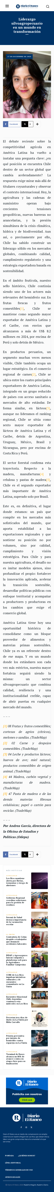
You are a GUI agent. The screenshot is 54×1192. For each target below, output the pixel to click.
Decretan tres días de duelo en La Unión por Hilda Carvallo (17, 1019)
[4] (42, 474)
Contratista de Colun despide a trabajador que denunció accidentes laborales (16, 940)
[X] (31, 1127)
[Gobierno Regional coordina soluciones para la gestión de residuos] (39, 900)
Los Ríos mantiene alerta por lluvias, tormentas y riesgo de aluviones (17, 882)
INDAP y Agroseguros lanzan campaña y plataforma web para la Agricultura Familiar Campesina (16, 960)
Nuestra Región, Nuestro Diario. (36, 1185)
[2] (34, 374)
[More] (37, 124)
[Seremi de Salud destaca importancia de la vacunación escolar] (39, 920)
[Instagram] (26, 1127)
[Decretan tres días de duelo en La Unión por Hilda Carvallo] (39, 1018)
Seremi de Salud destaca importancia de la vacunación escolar (16, 921)
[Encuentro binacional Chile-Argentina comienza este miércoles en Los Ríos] (39, 999)
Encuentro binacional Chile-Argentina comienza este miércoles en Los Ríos (17, 1000)
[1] (22, 308)
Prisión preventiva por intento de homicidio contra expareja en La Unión (16, 1039)
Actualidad (11, 875)
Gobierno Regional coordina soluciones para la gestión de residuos (16, 901)
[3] (48, 408)
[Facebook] (21, 1127)
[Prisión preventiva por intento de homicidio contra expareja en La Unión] (39, 1038)
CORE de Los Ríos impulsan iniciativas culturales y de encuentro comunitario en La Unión (16, 981)
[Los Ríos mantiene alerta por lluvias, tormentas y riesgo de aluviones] (39, 881)
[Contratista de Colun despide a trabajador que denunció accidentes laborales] (39, 939)
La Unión (10, 934)
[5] (48, 480)
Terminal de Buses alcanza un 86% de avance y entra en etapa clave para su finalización (15, 1059)
